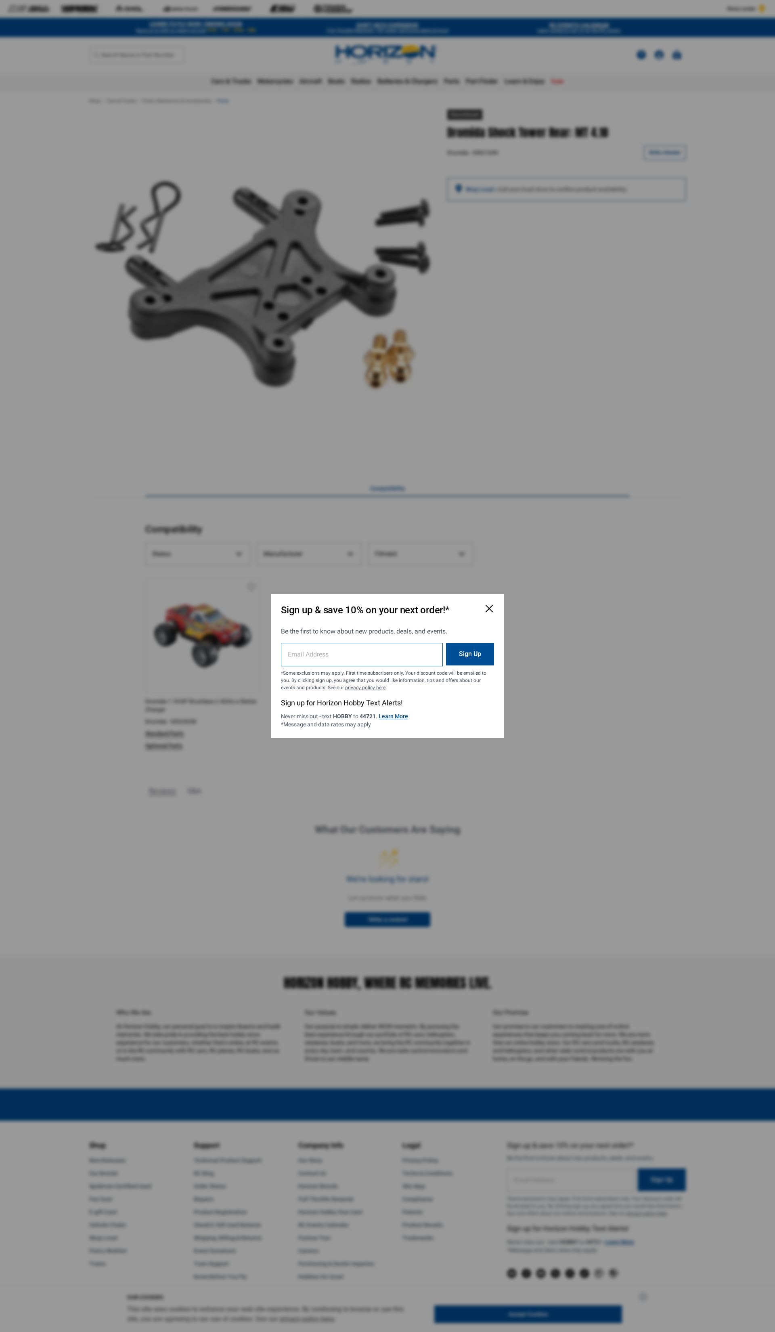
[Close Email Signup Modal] (489, 608)
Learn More (393, 716)
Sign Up (470, 654)
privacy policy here (365, 687)
